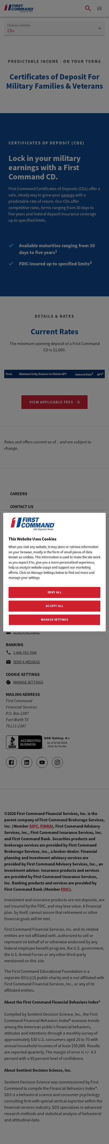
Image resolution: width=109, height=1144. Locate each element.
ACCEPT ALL (54, 606)
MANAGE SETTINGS (54, 619)
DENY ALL (55, 592)
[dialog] (54, 572)
